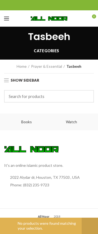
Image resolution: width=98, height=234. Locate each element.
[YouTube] (62, 5)
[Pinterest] (69, 5)
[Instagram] (56, 5)
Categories (46, 50)
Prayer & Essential (46, 66)
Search (86, 96)
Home (22, 66)
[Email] (49, 5)
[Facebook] (28, 5)
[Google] (42, 5)
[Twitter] (35, 5)
